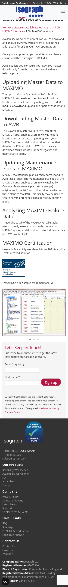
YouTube (7, 554)
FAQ (4, 523)
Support (7, 508)
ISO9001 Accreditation (15, 531)
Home (6, 27)
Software (17, 27)
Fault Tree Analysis (13, 535)
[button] (30, 339)
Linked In (7, 550)
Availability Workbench (38, 27)
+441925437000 (11, 454)
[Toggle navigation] (63, 12)
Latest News (9, 504)
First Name (12, 377)
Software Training (12, 500)
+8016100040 (10, 451)
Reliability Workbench (15, 470)
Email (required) (15, 364)
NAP (4, 477)
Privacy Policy (10, 496)
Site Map (7, 527)
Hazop (6, 485)
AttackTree (8, 481)
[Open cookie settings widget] (5, 581)
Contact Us (8, 546)
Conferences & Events (15, 512)
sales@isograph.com (14, 458)
